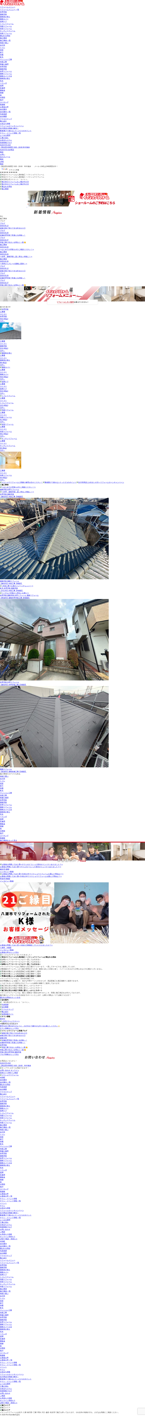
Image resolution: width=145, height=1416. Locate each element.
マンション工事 (6, 59)
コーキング (4, 102)
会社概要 (3, 116)
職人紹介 (3, 121)
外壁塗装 (3, 12)
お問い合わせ (5, 1229)
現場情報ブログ (6, 143)
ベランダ (3, 83)
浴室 (1, 50)
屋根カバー (4, 19)
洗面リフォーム (6, 26)
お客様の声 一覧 (6, 1196)
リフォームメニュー (7, 7)
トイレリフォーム (7, 24)
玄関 (1, 85)
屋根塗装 (3, 14)
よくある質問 (5, 135)
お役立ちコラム (6, 140)
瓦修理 (2, 88)
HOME (2, 1077)
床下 (1, 52)
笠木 (1, 81)
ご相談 (2, 1232)
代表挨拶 (3, 114)
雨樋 (1, 93)
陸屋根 (2, 104)
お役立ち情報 (5, 124)
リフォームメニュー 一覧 (9, 10)
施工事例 (3, 38)
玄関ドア (3, 21)
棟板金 (2, 90)
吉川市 (2, 45)
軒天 (1, 57)
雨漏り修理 (4, 64)
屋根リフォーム (6, 74)
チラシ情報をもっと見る (9, 1028)
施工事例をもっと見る (8, 840)
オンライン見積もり (7, 1236)
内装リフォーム (6, 33)
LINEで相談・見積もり (8, 1239)
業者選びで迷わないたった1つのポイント (16, 131)
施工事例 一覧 (5, 40)
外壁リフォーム (6, 71)
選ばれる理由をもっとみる (10, 997)
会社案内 (3, 109)
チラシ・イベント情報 (8, 1199)
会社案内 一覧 (5, 112)
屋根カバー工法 (6, 76)
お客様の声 (4, 107)
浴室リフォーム (6, 28)
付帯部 (2, 97)
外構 (1, 55)
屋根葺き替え (5, 17)
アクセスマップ (6, 119)
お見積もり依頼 (6, 1234)
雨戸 (1, 100)
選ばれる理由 (5, 36)
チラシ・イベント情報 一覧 (10, 133)
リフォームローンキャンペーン (12, 126)
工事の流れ (4, 138)
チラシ (2, 1206)
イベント (3, 1203)
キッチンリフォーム (7, 31)
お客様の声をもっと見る (9, 952)
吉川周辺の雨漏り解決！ (9, 128)
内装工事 (3, 62)
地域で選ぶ (4, 43)
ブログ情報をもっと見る (9, 1054)
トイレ (2, 47)
